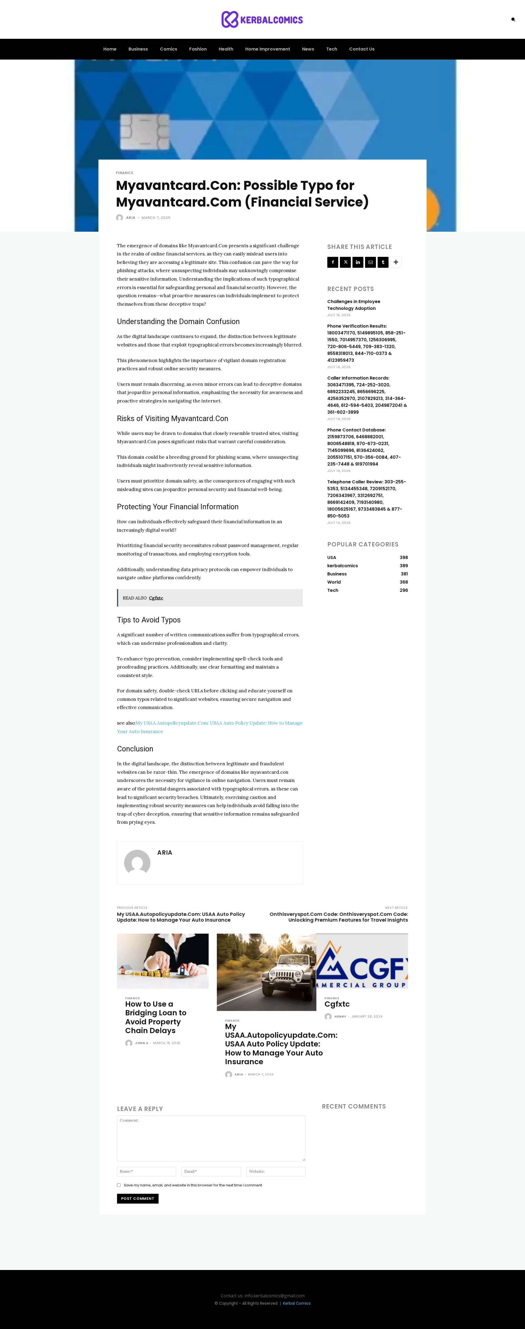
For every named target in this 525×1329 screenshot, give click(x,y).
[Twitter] (345, 262)
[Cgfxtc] (362, 961)
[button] (513, 19)
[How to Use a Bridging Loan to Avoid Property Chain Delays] (163, 961)
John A (141, 1043)
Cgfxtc (337, 1004)
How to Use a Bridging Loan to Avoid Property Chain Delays (155, 1017)
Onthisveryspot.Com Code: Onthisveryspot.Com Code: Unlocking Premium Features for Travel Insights (339, 917)
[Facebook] (332, 262)
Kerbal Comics (297, 1303)
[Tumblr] (383, 262)
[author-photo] (129, 1043)
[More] (396, 262)
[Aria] (120, 217)
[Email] (370, 262)
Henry (340, 1016)
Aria (130, 217)
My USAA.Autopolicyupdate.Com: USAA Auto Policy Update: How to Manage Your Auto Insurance (181, 917)
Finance (124, 173)
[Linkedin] (357, 262)
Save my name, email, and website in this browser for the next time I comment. (193, 1185)
